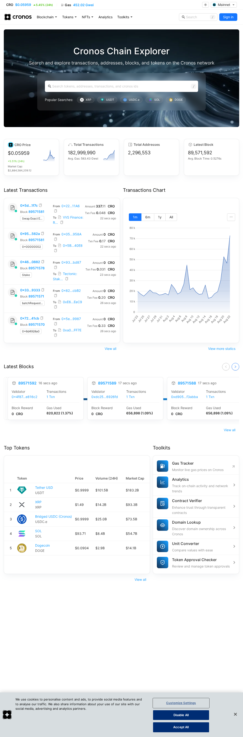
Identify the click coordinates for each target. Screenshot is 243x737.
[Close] (235, 714)
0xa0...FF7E (72, 330)
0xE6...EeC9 (72, 302)
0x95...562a (30, 234)
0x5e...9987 (71, 319)
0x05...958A (71, 234)
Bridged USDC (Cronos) (53, 516)
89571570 (36, 324)
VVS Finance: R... (68, 219)
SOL (38, 531)
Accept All (181, 727)
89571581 (36, 212)
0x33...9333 (30, 290)
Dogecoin (42, 545)
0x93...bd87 (71, 262)
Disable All (181, 715)
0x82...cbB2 (71, 290)
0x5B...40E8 (73, 245)
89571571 (36, 296)
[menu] (105, 17)
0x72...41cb (29, 318)
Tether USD (44, 487)
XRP (38, 502)
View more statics (221, 349)
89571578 (36, 268)
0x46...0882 (30, 262)
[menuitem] (47, 17)
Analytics (105, 17)
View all (110, 349)
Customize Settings (181, 703)
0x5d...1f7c (29, 205)
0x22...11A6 (70, 206)
